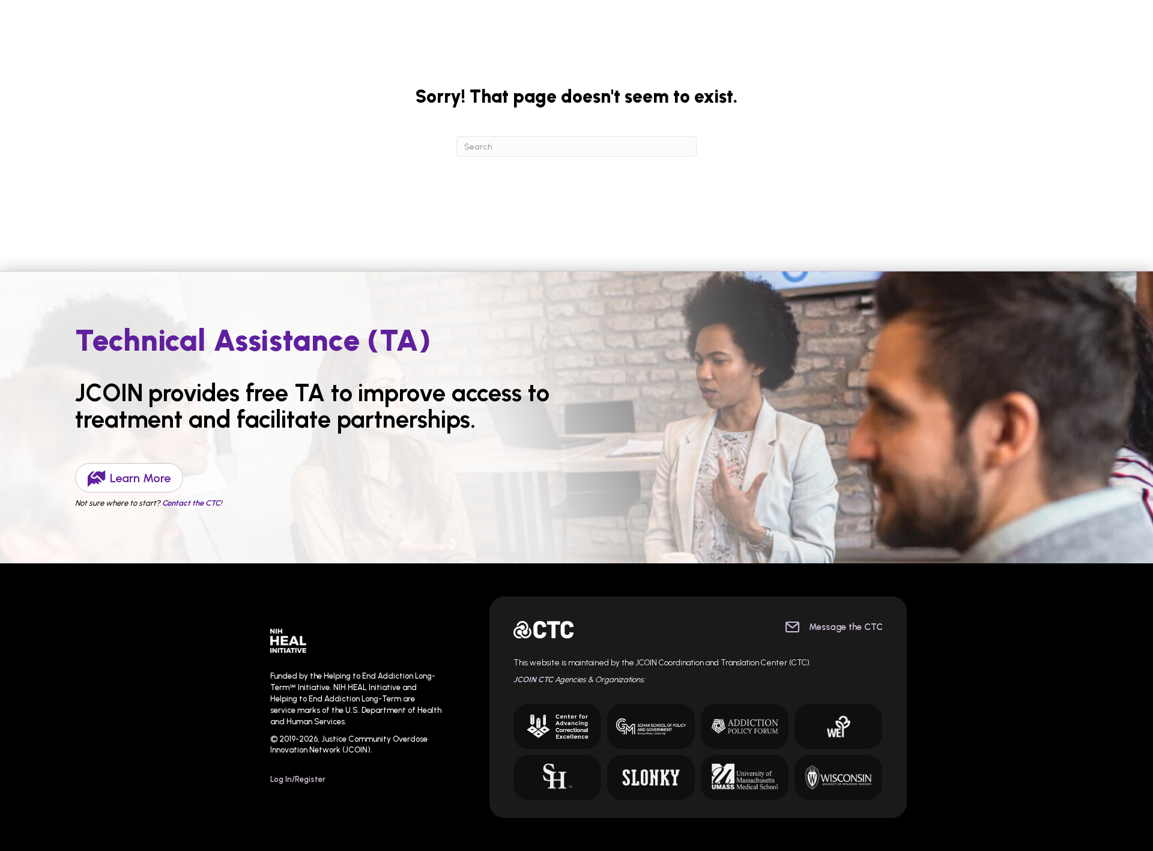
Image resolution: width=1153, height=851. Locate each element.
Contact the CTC (191, 502)
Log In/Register (297, 779)
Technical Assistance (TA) (253, 340)
